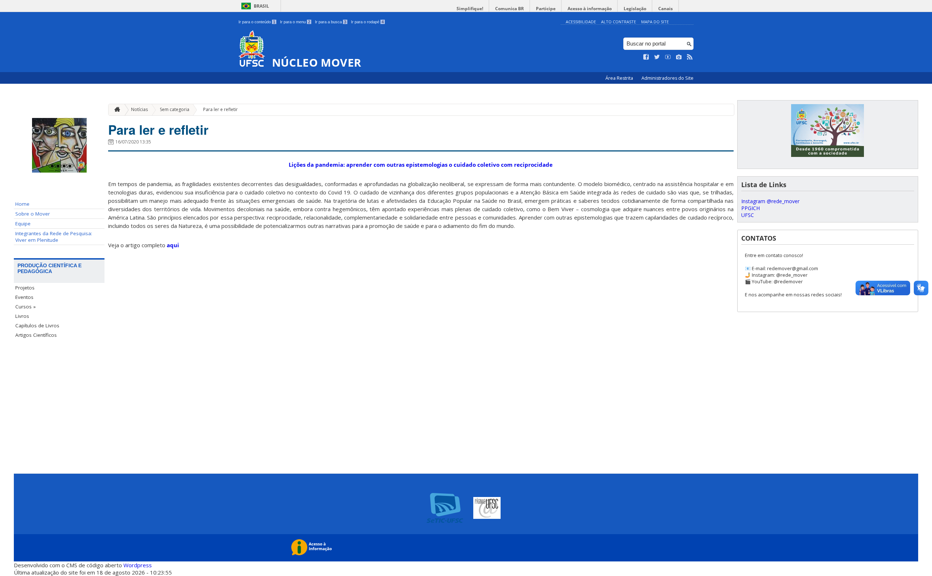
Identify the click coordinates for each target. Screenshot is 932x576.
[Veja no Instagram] (679, 57)
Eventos (24, 297)
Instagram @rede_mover (770, 201)
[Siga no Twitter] (657, 57)
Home (22, 204)
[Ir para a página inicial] (115, 109)
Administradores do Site (667, 78)
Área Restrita (619, 78)
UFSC (747, 215)
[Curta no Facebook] (646, 57)
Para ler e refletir (220, 109)
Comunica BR (509, 8)
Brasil (261, 6)
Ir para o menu (295, 22)
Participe (546, 8)
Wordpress (137, 565)
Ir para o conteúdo (256, 22)
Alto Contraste (618, 21)
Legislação (635, 8)
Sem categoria (174, 109)
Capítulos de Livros (37, 325)
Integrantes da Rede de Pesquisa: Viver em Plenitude (53, 236)
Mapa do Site (655, 21)
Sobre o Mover (32, 213)
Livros (22, 316)
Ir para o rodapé (367, 22)
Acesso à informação (590, 8)
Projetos (25, 287)
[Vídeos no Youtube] (668, 57)
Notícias (139, 109)
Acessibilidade (581, 21)
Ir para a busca (330, 22)
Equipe (23, 223)
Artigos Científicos (36, 335)
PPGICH (750, 208)
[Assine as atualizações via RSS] (690, 57)
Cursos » (25, 306)
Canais (665, 8)
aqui (173, 245)
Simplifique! (470, 8)
